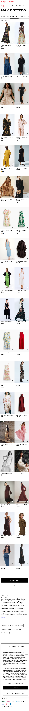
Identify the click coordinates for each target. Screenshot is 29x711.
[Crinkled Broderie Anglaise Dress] (7, 156)
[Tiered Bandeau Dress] (7, 187)
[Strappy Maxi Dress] (7, 555)
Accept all (16, 687)
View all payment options (6, 706)
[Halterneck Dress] (7, 278)
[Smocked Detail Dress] (21, 372)
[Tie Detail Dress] (21, 33)
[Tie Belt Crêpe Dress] (7, 341)
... (18, 585)
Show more (4, 633)
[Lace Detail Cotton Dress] (21, 125)
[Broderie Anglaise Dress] (21, 64)
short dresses (18, 616)
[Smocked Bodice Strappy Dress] (21, 218)
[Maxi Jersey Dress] (21, 341)
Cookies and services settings (15, 693)
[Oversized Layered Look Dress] (7, 492)
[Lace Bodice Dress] (7, 94)
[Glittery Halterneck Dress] (7, 249)
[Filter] (27, 20)
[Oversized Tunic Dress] (7, 125)
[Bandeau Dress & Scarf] (7, 461)
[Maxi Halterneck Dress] (21, 403)
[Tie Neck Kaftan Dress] (21, 249)
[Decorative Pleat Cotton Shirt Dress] (21, 156)
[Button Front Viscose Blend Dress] (7, 403)
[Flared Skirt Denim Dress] (7, 64)
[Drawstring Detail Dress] (7, 218)
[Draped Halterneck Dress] (7, 523)
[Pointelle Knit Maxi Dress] (21, 492)
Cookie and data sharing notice (15, 683)
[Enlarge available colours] (16, 49)
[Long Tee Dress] (21, 94)
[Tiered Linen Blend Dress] (21, 309)
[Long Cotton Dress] (7, 33)
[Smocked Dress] (21, 523)
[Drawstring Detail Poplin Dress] (21, 278)
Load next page (14, 580)
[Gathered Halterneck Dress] (21, 432)
